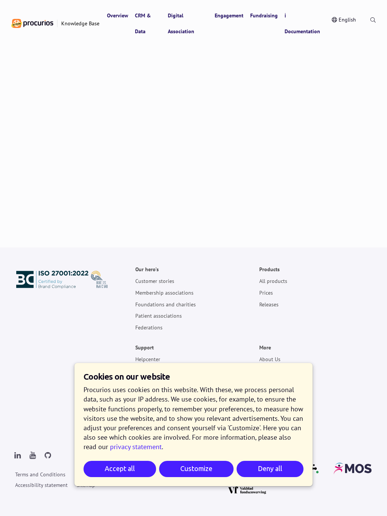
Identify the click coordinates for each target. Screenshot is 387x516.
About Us (269, 359)
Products (269, 269)
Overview (117, 15)
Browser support (278, 417)
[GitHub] (48, 456)
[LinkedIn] (17, 456)
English (347, 19)
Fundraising (264, 15)
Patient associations (158, 316)
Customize (196, 469)
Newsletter (271, 371)
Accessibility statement (41, 485)
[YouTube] (32, 456)
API (263, 394)
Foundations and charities (165, 304)
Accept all (120, 469)
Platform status (276, 382)
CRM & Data (143, 23)
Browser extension (280, 406)
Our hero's (147, 269)
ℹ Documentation (302, 23)
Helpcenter (147, 359)
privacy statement (136, 446)
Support (144, 348)
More (265, 348)
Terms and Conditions (40, 474)
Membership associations (164, 292)
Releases (269, 304)
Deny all (270, 469)
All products (273, 281)
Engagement (229, 15)
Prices (266, 292)
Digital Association (181, 23)
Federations (149, 327)
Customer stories (154, 281)
